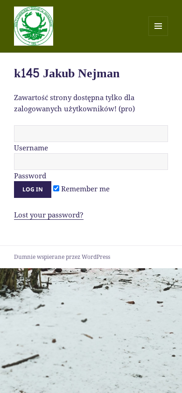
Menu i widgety (158, 35)
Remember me (84, 188)
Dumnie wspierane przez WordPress (62, 257)
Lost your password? (49, 214)
